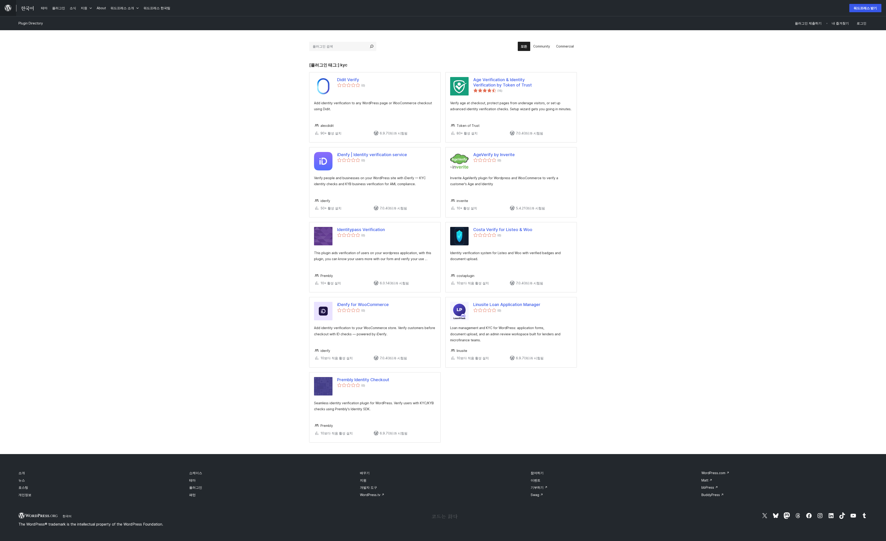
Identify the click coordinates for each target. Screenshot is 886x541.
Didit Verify (348, 79)
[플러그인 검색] (371, 46)
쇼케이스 (195, 473)
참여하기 (537, 473)
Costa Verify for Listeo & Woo (502, 229)
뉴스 (21, 480)
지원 (363, 480)
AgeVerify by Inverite (494, 154)
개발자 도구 (368, 487)
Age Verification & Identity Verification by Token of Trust (502, 82)
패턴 (192, 495)
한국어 (67, 516)
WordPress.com (715, 473)
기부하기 (539, 487)
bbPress (709, 487)
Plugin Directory (30, 23)
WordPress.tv (372, 495)
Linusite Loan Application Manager (506, 304)
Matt (706, 480)
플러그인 (195, 487)
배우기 (365, 473)
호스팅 (23, 487)
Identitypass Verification (361, 229)
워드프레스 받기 (865, 8)
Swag (537, 495)
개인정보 (24, 495)
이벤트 (535, 480)
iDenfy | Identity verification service (372, 154)
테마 (192, 480)
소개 (21, 473)
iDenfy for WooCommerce (363, 304)
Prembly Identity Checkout (363, 379)
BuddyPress (712, 495)
